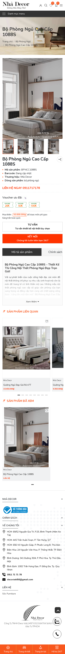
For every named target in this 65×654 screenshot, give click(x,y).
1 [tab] (32, 484)
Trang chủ (7, 41)
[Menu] (61, 5)
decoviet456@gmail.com (20, 579)
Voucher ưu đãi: (12, 197)
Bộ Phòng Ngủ (23, 41)
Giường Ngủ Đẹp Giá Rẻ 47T (17, 384)
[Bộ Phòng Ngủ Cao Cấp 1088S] (32, 98)
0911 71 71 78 (14, 574)
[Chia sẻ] (60, 159)
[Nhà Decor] (16, 5)
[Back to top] (58, 610)
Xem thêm (31, 301)
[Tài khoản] (40, 5)
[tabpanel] (26, 355)
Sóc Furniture (9, 593)
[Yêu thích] (47, 321)
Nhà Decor (7, 380)
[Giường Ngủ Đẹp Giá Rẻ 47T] (26, 348)
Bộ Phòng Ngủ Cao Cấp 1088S (18, 474)
